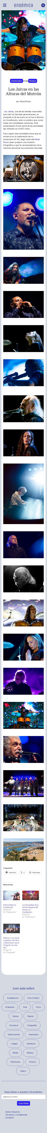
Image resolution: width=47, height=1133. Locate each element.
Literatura (31, 1043)
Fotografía (32, 1025)
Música (32, 81)
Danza (15, 1016)
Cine (25, 1007)
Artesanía (9, 1007)
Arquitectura (12, 998)
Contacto (9, 1117)
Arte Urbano (33, 998)
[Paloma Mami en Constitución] (11, 895)
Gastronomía (14, 1034)
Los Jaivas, (8, 111)
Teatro (23, 1071)
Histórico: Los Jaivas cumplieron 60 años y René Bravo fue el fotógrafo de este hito (11, 943)
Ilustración (33, 1034)
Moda (15, 1053)
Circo (38, 1007)
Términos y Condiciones (16, 1115)
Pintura (32, 1062)
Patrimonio (15, 1062)
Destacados (16, 81)
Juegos (14, 1043)
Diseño (30, 1016)
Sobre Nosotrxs (12, 1112)
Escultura (14, 1025)
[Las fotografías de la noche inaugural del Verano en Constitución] (30, 895)
